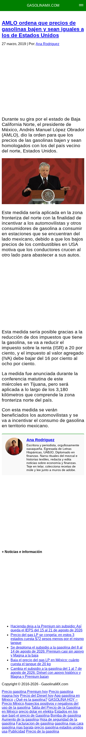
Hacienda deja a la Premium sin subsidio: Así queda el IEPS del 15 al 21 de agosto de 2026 (46, 628)
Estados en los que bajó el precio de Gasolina (40, 713)
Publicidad (16, 731)
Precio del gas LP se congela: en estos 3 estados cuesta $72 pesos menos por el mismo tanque (47, 639)
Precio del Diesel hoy (37, 695)
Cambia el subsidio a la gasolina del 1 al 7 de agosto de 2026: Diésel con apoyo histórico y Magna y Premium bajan (46, 672)
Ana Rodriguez (47, 44)
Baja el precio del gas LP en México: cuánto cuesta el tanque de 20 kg (45, 662)
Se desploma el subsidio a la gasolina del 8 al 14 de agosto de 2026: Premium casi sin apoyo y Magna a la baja (47, 651)
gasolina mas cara (69, 723)
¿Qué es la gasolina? (30, 699)
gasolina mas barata (18, 727)
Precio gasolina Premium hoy (25, 691)
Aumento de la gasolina (20, 719)
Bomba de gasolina (65, 715)
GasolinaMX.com (43, 5)
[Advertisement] (43, 80)
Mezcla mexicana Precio (45, 15)
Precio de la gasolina (42, 731)
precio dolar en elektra (36, 711)
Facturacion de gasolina (35, 723)
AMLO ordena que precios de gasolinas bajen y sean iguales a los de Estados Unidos (43, 29)
